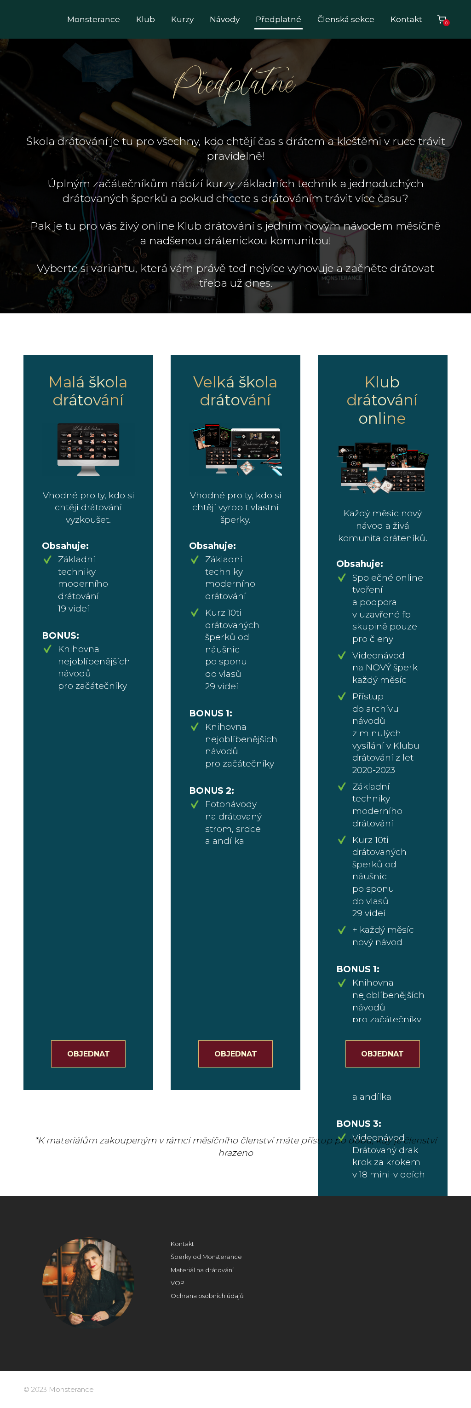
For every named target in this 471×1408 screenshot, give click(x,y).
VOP (177, 1283)
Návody (225, 19)
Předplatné (278, 19)
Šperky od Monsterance (206, 1256)
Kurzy (182, 19)
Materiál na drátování (202, 1270)
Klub (145, 19)
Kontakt (406, 19)
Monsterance (93, 19)
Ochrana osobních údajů (207, 1295)
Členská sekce (345, 19)
